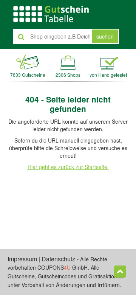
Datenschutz (58, 259)
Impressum (22, 259)
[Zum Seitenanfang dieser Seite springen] (120, 272)
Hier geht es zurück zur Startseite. (68, 167)
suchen (105, 36)
